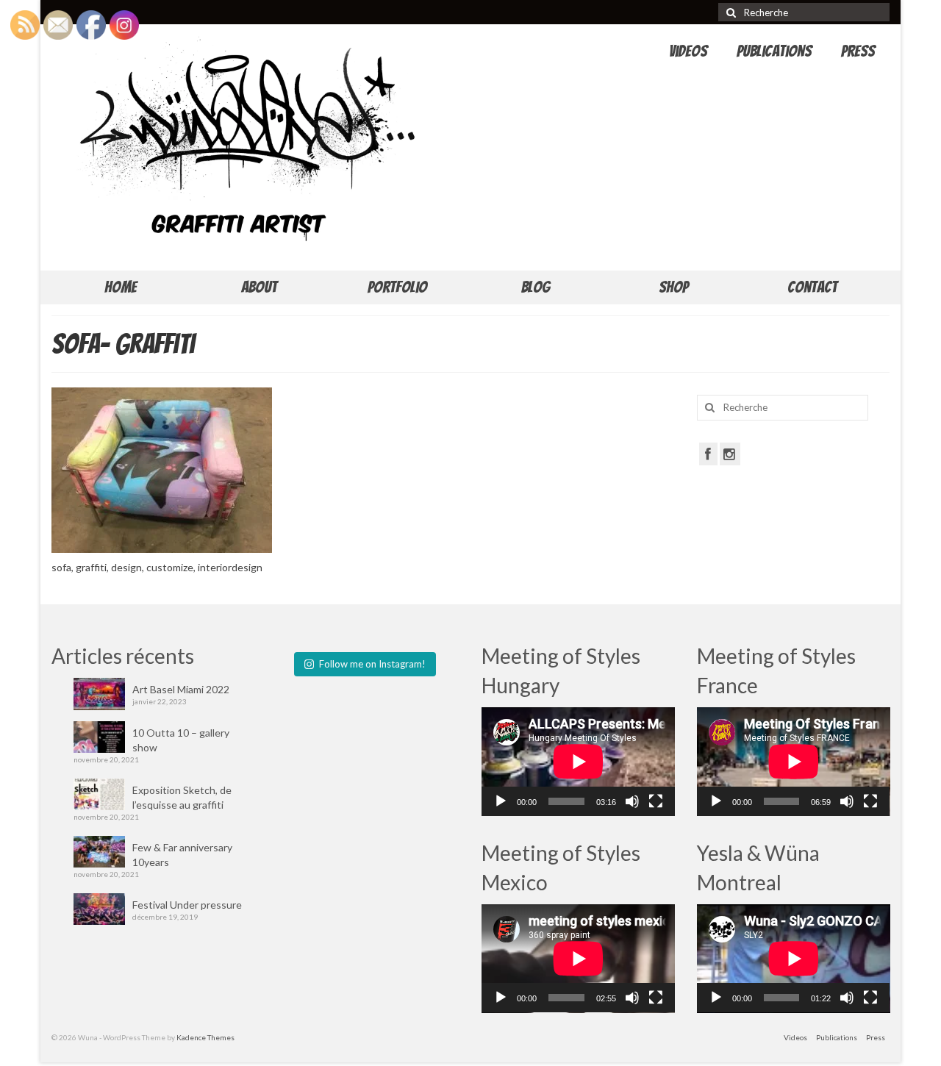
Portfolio (397, 287)
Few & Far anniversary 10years (182, 854)
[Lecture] (500, 801)
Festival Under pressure (187, 904)
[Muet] (632, 801)
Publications (774, 51)
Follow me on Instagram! (372, 664)
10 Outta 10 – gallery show (180, 740)
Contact (812, 287)
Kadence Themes (205, 1037)
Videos (688, 51)
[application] (578, 761)
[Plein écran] (655, 801)
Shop (673, 287)
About (259, 287)
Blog (535, 287)
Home (120, 287)
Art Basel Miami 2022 (180, 689)
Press (858, 51)
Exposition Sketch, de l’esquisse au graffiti (182, 797)
